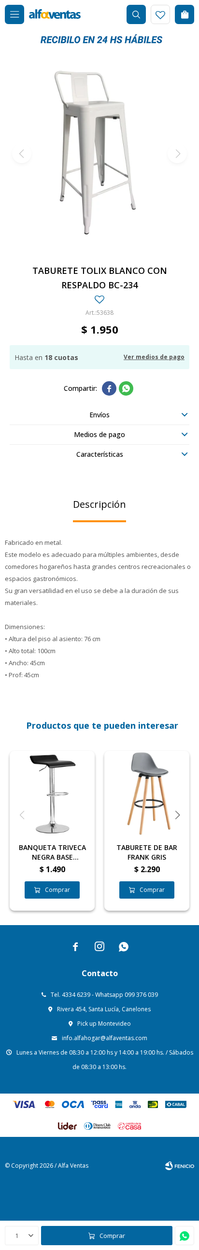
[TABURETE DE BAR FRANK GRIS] (146, 793)
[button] (136, 14)
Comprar (112, 1235)
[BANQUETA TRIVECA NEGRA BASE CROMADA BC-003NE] (52, 793)
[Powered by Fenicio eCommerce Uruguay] (179, 1166)
